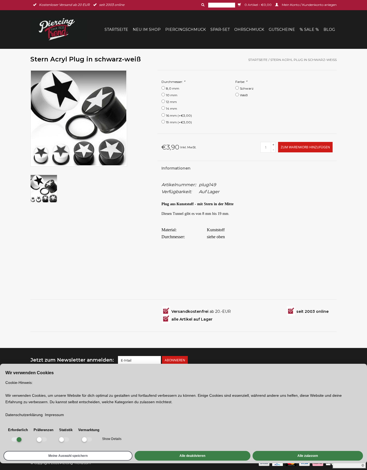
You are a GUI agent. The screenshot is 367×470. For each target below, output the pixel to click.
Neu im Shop (147, 29)
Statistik (66, 430)
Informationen (175, 168)
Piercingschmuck (185, 29)
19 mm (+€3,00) (179, 122)
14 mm (171, 109)
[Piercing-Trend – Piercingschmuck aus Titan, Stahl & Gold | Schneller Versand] (60, 29)
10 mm (171, 95)
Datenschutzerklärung (24, 415)
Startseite (116, 29)
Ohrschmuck (249, 29)
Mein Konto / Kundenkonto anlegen (309, 5)
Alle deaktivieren (192, 456)
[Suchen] (202, 5)
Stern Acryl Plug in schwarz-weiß (303, 60)
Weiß (243, 95)
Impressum (54, 415)
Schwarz (247, 88)
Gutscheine (282, 29)
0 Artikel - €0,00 (258, 5)
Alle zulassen (307, 456)
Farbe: (241, 82)
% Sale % (309, 29)
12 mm (171, 102)
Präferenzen (43, 430)
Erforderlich (18, 430)
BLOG (329, 29)
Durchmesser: (173, 82)
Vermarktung (88, 430)
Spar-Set (220, 29)
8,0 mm (172, 88)
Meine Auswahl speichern (68, 456)
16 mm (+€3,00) (179, 115)
